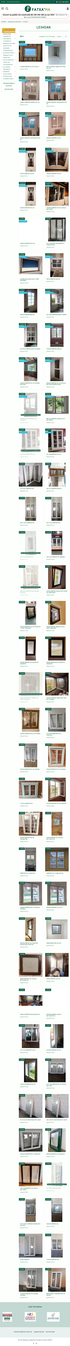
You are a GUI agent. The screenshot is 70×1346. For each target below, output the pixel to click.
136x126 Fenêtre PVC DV (53, 138)
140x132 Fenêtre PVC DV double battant (30, 383)
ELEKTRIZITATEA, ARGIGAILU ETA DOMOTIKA (8, 55)
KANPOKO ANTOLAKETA (7, 73)
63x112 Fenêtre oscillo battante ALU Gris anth (56, 591)
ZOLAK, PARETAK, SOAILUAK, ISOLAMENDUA (8, 62)
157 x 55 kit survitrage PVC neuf (30, 1120)
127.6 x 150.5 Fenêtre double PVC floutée (30, 1224)
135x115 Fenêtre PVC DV (27, 207)
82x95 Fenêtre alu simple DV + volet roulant (29, 698)
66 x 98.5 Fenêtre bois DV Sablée (56, 314)
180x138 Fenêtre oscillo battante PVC (53, 1015)
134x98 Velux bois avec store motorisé (29, 279)
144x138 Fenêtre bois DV (53, 349)
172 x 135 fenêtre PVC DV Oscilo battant (56, 1084)
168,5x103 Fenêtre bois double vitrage (29, 591)
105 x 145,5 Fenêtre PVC (27, 522)
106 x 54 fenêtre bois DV (54, 488)
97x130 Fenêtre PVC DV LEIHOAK (56, 769)
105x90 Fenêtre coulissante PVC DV (56, 103)
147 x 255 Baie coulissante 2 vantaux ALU (55, 244)
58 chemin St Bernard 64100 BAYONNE (45, 16)
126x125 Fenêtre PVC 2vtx (54, 907)
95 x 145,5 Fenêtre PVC (27, 488)
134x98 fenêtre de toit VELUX (29, 66)
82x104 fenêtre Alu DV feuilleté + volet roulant (30, 627)
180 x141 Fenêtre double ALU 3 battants (55, 419)
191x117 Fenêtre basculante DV (30, 1014)
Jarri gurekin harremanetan (13, 2)
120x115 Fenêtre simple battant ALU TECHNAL (56, 698)
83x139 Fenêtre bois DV (27, 314)
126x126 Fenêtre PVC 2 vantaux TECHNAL (30, 908)
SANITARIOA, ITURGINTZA (7, 40)
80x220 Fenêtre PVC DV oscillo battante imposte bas (56, 383)
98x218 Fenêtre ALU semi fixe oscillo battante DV (29, 943)
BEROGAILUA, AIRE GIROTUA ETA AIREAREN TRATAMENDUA (9, 47)
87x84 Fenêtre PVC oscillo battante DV (54, 838)
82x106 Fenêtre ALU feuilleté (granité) (55, 663)
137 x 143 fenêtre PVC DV (27, 1050)
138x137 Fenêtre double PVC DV (30, 102)
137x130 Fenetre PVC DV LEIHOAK (56, 803)
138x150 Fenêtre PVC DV (53, 173)
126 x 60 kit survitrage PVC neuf (56, 1120)
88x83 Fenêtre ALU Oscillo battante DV (28, 979)
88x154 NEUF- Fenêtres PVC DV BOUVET (55, 1294)
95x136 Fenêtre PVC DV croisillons (27, 838)
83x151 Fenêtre (24, 1259)
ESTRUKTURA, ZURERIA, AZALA (8, 77)
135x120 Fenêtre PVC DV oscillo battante (56, 208)
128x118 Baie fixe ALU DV (53, 943)
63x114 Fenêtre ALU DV (27, 173)
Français (60, 2)
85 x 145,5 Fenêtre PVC (53, 522)
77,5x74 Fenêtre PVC (26, 803)
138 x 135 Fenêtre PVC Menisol (55, 557)
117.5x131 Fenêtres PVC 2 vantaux (53, 734)
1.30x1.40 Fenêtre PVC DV (28, 1084)
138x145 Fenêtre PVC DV (27, 243)
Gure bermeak (8, 89)
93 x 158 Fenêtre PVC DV (27, 454)
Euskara (66, 2)
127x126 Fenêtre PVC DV (53, 1050)
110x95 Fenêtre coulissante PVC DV (30, 138)
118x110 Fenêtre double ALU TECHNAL (28, 419)
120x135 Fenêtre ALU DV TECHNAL (30, 733)
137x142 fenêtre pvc (52, 1259)
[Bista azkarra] (30, 63)
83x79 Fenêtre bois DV (53, 279)
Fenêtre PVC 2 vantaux (27, 873)
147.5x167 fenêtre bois (53, 1188)
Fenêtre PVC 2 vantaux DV (54, 873)
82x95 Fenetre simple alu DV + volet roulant (55, 627)
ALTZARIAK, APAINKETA (6, 68)
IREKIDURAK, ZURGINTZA (7, 35)
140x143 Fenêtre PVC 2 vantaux (30, 1154)
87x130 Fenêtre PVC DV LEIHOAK (29, 769)
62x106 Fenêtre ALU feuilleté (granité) (29, 663)
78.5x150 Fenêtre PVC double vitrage (29, 1294)
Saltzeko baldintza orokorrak (9, 84)
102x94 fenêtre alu (52, 1224)
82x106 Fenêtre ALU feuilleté (55, 1154)
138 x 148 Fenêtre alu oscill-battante (29, 1188)
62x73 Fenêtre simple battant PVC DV (56, 67)
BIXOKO (20, 1340)
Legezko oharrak (39, 1332)
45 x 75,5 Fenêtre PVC (26, 557)
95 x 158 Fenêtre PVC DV (53, 454)
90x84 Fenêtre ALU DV (53, 978)
